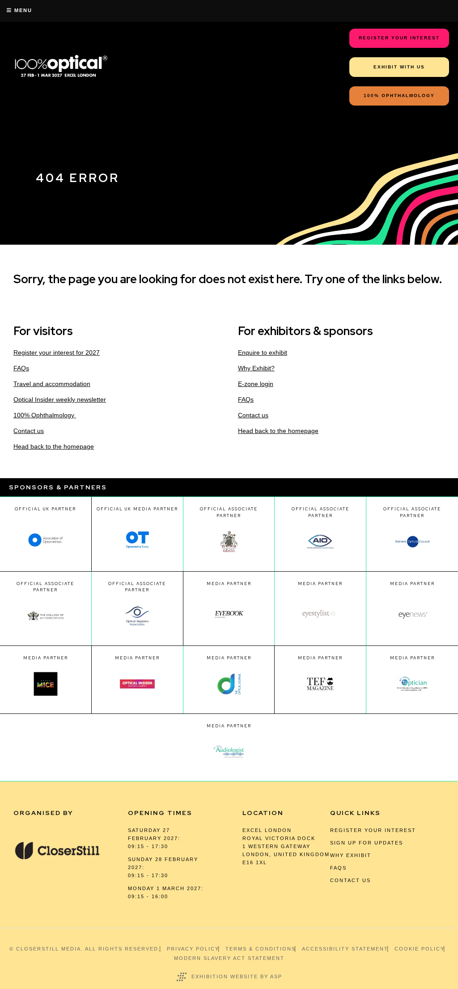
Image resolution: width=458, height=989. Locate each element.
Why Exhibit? (256, 368)
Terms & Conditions (260, 948)
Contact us (28, 430)
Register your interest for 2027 (56, 352)
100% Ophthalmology (44, 415)
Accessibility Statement (345, 948)
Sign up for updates (366, 842)
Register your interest (373, 830)
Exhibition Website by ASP (236, 976)
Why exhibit (350, 855)
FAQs (21, 368)
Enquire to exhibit (262, 352)
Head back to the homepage (53, 446)
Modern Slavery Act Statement (229, 958)
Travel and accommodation (51, 383)
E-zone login (255, 383)
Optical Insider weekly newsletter (59, 399)
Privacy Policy (193, 948)
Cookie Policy (419, 948)
